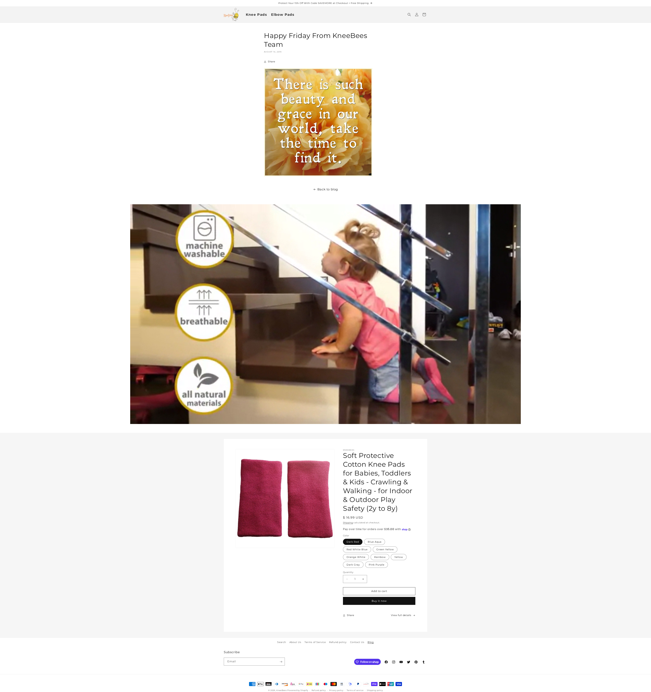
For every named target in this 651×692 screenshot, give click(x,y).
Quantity (348, 572)
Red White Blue (357, 549)
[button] (409, 14)
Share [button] (271, 61)
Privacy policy (336, 690)
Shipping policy (375, 690)
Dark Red (353, 541)
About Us (295, 642)
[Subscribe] (281, 662)
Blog (371, 642)
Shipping (348, 522)
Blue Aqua (374, 541)
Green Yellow (385, 549)
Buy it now (379, 600)
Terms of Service (315, 642)
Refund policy (338, 642)
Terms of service (355, 690)
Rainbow (380, 557)
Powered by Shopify (297, 690)
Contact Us (357, 642)
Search (281, 642)
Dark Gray (353, 564)
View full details (401, 615)
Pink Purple (376, 564)
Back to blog (327, 189)
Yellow (398, 557)
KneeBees (281, 690)
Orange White (356, 557)
